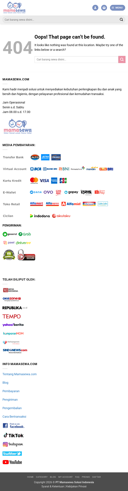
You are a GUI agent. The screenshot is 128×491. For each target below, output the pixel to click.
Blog (5, 382)
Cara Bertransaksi (14, 416)
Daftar (96, 477)
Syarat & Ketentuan (53, 486)
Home (30, 477)
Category (42, 477)
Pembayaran (11, 391)
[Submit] (121, 19)
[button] (104, 8)
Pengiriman (10, 399)
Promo (86, 477)
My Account (65, 477)
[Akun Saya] (95, 8)
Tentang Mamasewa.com (19, 374)
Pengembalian (12, 408)
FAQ (77, 477)
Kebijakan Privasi (76, 486)
